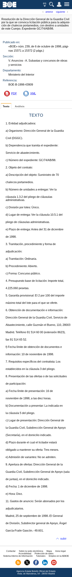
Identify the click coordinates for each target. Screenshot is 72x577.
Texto (6, 106)
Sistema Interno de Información (18, 556)
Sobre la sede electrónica (31, 551)
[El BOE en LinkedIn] (45, 564)
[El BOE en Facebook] (36, 564)
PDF (14, 93)
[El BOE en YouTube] (54, 564)
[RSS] (18, 564)
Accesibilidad (25, 553)
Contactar (11, 551)
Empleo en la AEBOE (59, 556)
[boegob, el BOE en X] (27, 564)
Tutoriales (40, 556)
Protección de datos (44, 553)
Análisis (19, 106)
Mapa (49, 551)
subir (63, 538)
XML (33, 93)
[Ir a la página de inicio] (9, 6)
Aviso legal (60, 551)
